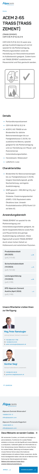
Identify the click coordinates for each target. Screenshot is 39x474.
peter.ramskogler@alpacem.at (16, 344)
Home (5, 11)
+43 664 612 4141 (11, 342)
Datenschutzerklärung (14, 464)
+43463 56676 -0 (8, 425)
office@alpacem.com (10, 417)
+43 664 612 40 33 (11, 372)
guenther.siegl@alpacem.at (15, 374)
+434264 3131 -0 (8, 414)
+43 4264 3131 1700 (12, 340)
